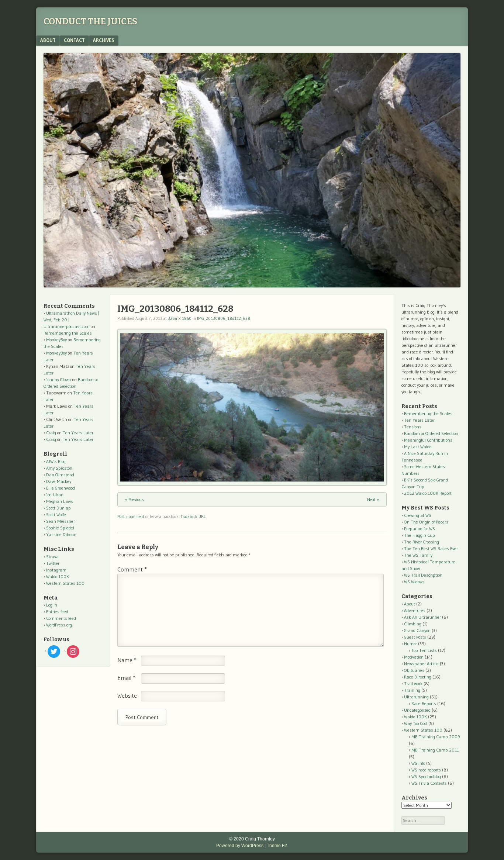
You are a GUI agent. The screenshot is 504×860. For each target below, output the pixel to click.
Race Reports (423, 703)
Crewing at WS (417, 515)
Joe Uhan (54, 494)
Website (127, 695)
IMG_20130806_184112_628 (223, 318)
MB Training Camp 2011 (435, 750)
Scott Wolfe (56, 514)
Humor (410, 643)
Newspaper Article (421, 663)
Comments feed (61, 618)
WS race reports (426, 770)
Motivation (414, 657)
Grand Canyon (417, 630)
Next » (373, 499)
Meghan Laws (59, 501)
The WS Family (418, 555)
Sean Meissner (60, 521)
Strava (52, 556)
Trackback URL (193, 516)
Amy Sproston (59, 468)
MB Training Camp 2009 (435, 736)
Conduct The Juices (90, 21)
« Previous (134, 499)
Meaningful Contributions (428, 440)
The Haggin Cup (419, 535)
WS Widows (414, 581)
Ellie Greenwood (60, 488)
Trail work (413, 683)
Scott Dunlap (58, 508)
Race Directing (417, 677)
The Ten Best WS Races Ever (431, 548)
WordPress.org (59, 625)
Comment (132, 569)
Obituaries (414, 670)
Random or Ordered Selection (431, 433)
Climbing (412, 623)
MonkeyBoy (56, 339)
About (48, 40)
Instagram (56, 570)
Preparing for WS (419, 528)
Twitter (52, 563)
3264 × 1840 (179, 318)
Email (126, 677)
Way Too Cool (415, 723)
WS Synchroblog (426, 776)
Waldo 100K (57, 576)
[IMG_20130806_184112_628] (252, 407)
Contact (74, 40)
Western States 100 (65, 583)
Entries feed (57, 611)
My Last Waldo (417, 446)
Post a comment (130, 516)
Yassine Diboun (61, 534)
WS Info (418, 763)
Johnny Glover (58, 379)
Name (127, 660)
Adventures (414, 610)
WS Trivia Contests (429, 783)
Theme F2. (277, 845)
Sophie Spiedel (60, 528)
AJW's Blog (56, 461)
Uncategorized (417, 710)
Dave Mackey (58, 481)
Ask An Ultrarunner (422, 617)
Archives (103, 40)
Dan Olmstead (60, 474)
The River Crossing (421, 542)
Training (412, 690)
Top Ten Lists (424, 650)
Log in (51, 605)
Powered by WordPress (239, 845)
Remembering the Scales (68, 333)
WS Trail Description (423, 575)
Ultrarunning (416, 697)
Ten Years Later (78, 432)
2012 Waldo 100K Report (428, 493)
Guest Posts (415, 637)
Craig (51, 432)
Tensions (412, 426)
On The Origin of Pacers (426, 522)
